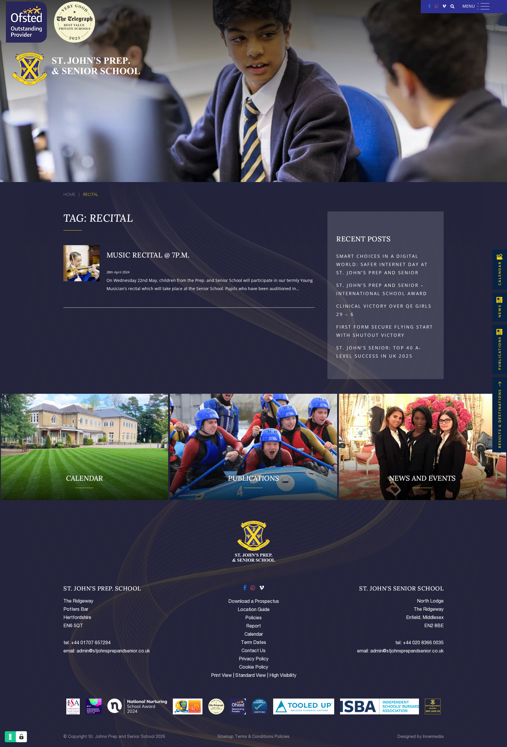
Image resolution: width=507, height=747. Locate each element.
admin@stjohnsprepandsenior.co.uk (113, 651)
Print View (221, 676)
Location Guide (254, 610)
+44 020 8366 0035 (423, 643)
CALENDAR (499, 273)
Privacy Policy (253, 659)
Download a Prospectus (253, 602)
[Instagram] (436, 6)
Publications (499, 353)
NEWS (499, 310)
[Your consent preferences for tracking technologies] (21, 736)
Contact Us (253, 651)
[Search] (452, 6)
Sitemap (225, 737)
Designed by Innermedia (421, 737)
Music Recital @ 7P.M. (148, 255)
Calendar (253, 634)
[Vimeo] (444, 6)
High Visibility (282, 676)
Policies (253, 618)
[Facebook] (429, 6)
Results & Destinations (499, 418)
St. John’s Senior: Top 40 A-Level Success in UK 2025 (378, 352)
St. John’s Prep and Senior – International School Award (381, 289)
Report (253, 626)
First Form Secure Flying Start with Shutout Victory (384, 331)
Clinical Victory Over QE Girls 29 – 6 (384, 310)
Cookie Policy (253, 667)
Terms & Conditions (254, 737)
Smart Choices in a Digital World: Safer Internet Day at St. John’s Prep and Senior (382, 264)
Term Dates (253, 643)
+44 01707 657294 (91, 643)
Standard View (250, 676)
